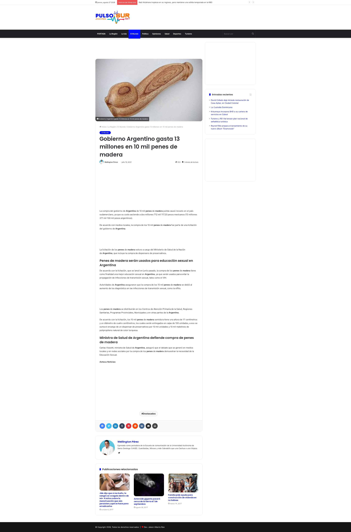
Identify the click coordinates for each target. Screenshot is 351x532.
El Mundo (134, 34)
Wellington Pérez (111, 162)
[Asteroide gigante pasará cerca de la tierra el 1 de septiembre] (149, 485)
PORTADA (101, 34)
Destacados (149, 413)
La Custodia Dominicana (221, 107)
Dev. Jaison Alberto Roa (154, 527)
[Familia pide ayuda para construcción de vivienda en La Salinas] (183, 483)
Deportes (177, 34)
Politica (145, 34)
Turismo (188, 34)
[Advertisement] (203, 14)
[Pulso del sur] (112, 17)
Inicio (103, 127)
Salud (167, 34)
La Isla (124, 34)
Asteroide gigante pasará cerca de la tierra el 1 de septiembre (147, 501)
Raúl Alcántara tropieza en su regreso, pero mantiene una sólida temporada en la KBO (175, 2)
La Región (113, 34)
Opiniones (156, 34)
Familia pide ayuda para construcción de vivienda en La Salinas (182, 498)
